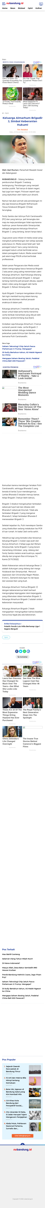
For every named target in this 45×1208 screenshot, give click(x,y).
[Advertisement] (22, 33)
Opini (30, 8)
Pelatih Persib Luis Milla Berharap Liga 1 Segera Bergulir (22, 627)
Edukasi (21, 8)
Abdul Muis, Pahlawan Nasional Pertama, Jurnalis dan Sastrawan (16, 1126)
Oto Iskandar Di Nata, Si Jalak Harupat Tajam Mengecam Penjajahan (16, 1114)
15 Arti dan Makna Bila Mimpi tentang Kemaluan (16, 1080)
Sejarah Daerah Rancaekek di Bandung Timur (13, 1069)
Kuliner (39, 8)
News (12, 8)
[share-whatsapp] (24, 651)
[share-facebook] (16, 651)
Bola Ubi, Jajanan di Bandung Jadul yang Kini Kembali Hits (15, 1091)
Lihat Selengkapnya (22, 1136)
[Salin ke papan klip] (28, 651)
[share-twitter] (20, 651)
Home (4, 8)
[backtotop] (22, 1145)
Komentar (23, 657)
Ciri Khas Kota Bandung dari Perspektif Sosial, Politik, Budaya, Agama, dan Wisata (15, 1103)
